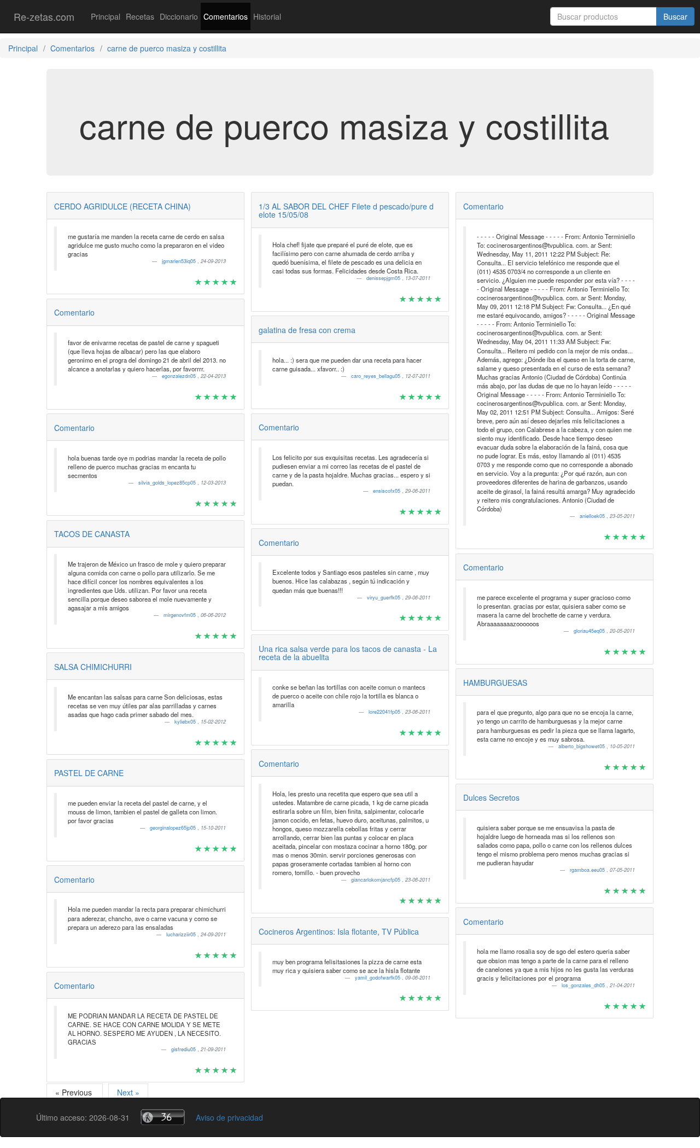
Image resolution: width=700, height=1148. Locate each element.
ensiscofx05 (387, 490)
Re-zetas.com (44, 16)
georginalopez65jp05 (173, 827)
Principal (105, 16)
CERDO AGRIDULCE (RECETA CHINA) (122, 206)
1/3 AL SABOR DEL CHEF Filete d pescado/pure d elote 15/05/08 (346, 210)
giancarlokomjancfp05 (376, 879)
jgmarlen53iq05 (179, 261)
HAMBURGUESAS (495, 682)
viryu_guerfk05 (384, 597)
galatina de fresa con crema (307, 329)
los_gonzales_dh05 (584, 985)
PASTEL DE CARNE (89, 772)
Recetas (140, 16)
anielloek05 (593, 516)
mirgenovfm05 (180, 615)
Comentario (74, 312)
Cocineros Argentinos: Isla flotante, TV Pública (339, 931)
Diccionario (179, 16)
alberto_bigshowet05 (582, 746)
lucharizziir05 (181, 934)
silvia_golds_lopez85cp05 (167, 482)
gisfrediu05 (184, 1049)
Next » (128, 1092)
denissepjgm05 (384, 278)
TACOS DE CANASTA (92, 533)
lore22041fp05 (385, 711)
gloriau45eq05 (590, 630)
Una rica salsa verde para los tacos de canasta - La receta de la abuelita (348, 652)
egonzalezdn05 (179, 376)
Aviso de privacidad (229, 1117)
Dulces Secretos (491, 797)
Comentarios (225, 16)
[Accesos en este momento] (163, 1117)
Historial (267, 16)
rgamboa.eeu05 (588, 869)
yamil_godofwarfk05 (378, 977)
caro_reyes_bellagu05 (376, 376)
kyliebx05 (185, 721)
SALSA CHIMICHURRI (93, 666)
